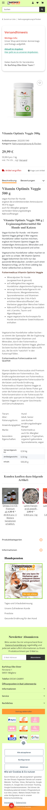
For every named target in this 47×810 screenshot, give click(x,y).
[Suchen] (42, 9)
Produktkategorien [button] (12, 540)
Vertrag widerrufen (23, 711)
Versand (23, 160)
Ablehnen (24, 767)
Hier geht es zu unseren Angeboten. (21, 52)
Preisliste (9, 613)
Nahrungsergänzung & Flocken (26, 143)
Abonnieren (36, 657)
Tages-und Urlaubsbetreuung (18, 603)
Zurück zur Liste (10, 19)
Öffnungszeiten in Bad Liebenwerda (19, 683)
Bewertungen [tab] (28, 180)
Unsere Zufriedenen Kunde (17, 608)
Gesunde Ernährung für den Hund (21, 618)
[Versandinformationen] (11, 805)
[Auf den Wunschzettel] (39, 83)
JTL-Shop (28, 807)
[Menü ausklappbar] (3, 1)
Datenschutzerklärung (15, 645)
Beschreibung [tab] (9, 180)
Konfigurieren (24, 760)
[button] (33, 2)
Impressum (8, 802)
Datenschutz (21, 802)
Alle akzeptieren (24, 752)
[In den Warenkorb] (4, 76)
